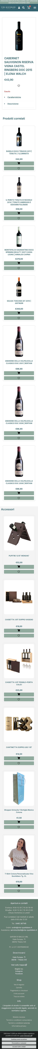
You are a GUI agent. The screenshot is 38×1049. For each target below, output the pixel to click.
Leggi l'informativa (25, 1035)
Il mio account (19, 994)
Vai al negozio (19, 985)
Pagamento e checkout (19, 991)
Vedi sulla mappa (18, 965)
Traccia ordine (19, 996)
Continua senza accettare (19, 1039)
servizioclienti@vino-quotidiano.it (24, 930)
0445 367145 (21, 923)
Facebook (19, 974)
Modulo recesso (19, 1017)
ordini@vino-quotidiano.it (22, 927)
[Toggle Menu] (35, 7)
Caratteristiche (14, 97)
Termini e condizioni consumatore (19, 1020)
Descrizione (12, 104)
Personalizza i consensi (19, 1043)
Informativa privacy (19, 1026)
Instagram (19, 971)
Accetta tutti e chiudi (18, 1047)
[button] (23, 8)
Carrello (19, 988)
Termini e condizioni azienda (19, 1023)
